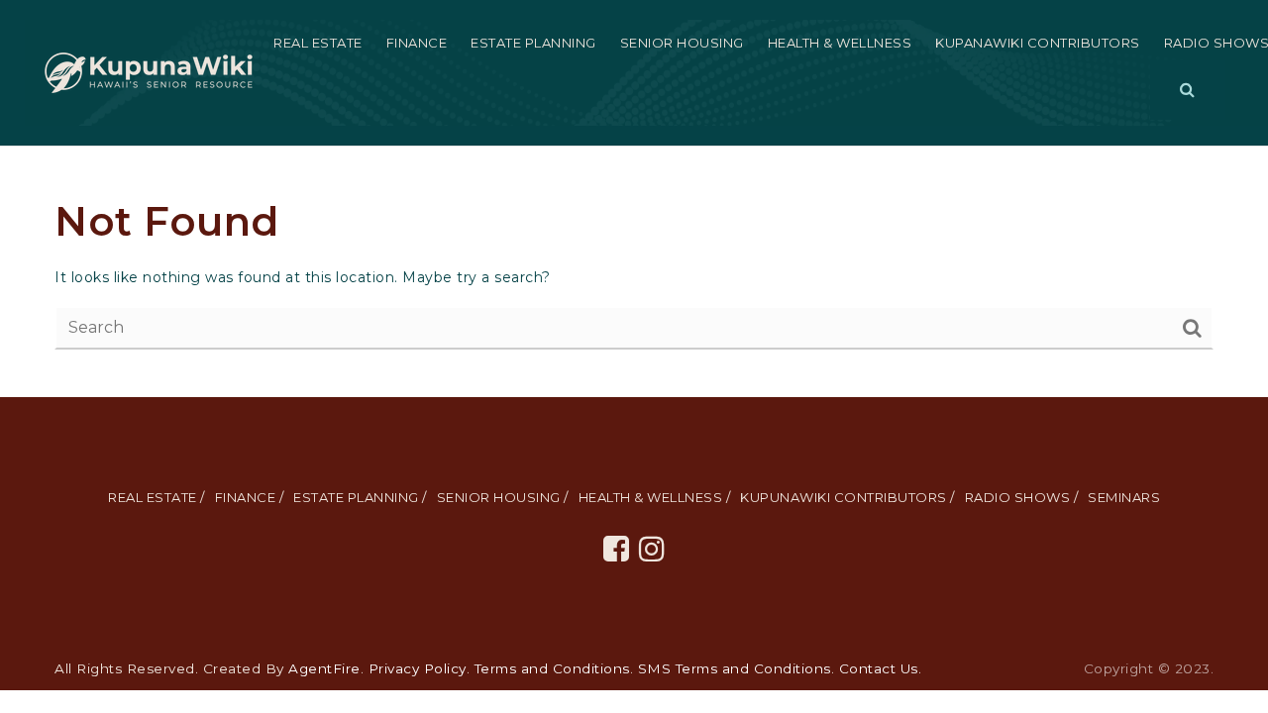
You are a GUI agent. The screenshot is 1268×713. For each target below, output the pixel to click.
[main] (634, 272)
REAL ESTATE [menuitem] (318, 43)
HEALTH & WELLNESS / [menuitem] (655, 497)
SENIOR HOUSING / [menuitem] (503, 497)
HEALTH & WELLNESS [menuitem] (840, 43)
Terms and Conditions (552, 668)
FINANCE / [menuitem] (249, 497)
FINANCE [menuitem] (417, 43)
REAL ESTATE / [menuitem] (156, 497)
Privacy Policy (418, 668)
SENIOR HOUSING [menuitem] (682, 43)
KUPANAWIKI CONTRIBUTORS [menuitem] (1037, 43)
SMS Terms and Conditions (734, 668)
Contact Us (878, 668)
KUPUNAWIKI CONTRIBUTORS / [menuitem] (847, 497)
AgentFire (324, 668)
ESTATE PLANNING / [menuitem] (360, 497)
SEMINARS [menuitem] (1124, 497)
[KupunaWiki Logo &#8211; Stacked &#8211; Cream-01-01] (148, 71)
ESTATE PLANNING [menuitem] (533, 43)
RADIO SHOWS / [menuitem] (1022, 497)
